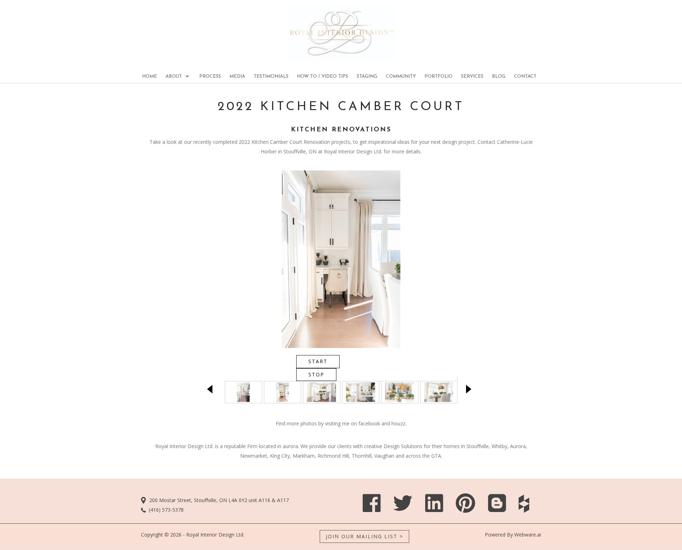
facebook (369, 423)
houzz (398, 423)
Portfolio (438, 76)
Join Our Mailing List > (364, 536)
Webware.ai (527, 534)
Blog (498, 76)
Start (318, 361)
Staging (367, 76)
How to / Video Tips (322, 76)
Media (237, 76)
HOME (149, 76)
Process (210, 76)
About (174, 76)
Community (401, 76)
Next (470, 389)
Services (472, 76)
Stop (316, 374)
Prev (211, 389)
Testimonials (271, 76)
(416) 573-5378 (166, 509)
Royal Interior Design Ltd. (215, 534)
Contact (525, 76)
